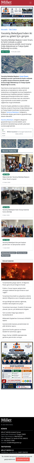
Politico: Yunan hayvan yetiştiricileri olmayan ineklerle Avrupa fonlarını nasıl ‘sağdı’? (16, 290)
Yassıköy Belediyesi (12, 112)
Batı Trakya (13, 29)
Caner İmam (24, 76)
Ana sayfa (4, 29)
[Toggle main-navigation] (30, 2)
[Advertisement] (17, 403)
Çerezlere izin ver (22, 459)
